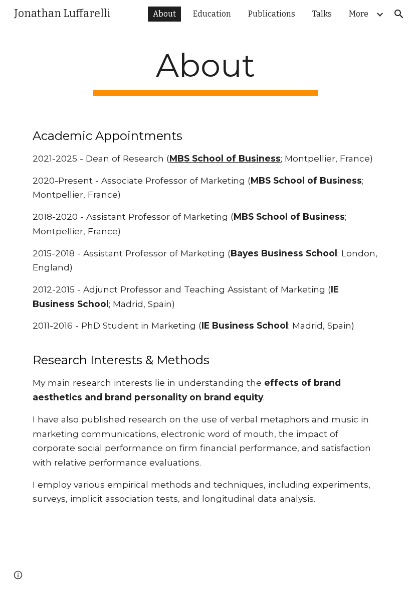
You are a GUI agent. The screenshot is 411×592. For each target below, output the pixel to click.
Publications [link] (271, 14)
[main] (205, 71)
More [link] (358, 14)
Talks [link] (322, 14)
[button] (399, 14)
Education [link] (212, 14)
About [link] (164, 14)
